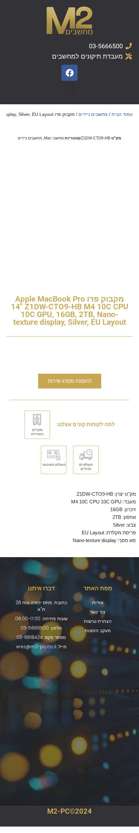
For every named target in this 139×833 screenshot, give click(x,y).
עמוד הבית (122, 114)
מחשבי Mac (54, 138)
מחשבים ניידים (93, 114)
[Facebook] (69, 73)
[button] (69, 89)
